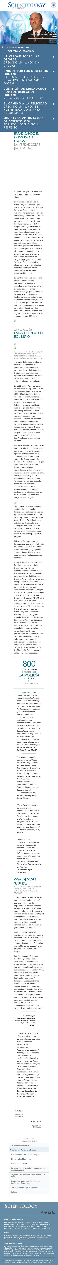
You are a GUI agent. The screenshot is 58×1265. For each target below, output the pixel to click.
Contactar (31, 1239)
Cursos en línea (9, 1239)
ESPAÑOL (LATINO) (40, 1226)
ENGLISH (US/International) (13, 1222)
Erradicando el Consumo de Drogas (25, 1155)
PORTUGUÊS (45, 1228)
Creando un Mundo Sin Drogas (23, 1150)
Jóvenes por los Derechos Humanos (41, 1253)
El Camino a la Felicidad (20, 1251)
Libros (46, 1237)
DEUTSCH (7, 1226)
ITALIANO (35, 1228)
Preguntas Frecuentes (35, 1237)
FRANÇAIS (8, 1224)
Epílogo (14, 1192)
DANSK (46, 1222)
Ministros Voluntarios (20, 1237)
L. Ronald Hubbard (10, 1235)
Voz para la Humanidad (20, 1145)
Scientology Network (32, 1246)
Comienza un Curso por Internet (27, 1248)
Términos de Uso (36, 1262)
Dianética (21, 1246)
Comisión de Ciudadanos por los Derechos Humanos (21, 1255)
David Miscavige (10, 1248)
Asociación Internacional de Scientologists (28, 1250)
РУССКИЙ (29, 1224)
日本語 (22, 1224)
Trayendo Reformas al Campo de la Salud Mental (28, 1176)
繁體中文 (37, 1224)
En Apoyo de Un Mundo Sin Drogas (40, 1251)
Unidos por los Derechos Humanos (15, 1253)
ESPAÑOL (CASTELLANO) (13, 1228)
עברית (15, 1224)
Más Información (21, 1239)
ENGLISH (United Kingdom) (33, 1222)
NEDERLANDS (46, 1224)
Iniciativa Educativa (19, 1163)
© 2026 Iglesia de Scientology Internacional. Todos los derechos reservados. (28, 1260)
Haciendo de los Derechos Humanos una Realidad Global (28, 1169)
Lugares (39, 1239)
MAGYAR (15, 1226)
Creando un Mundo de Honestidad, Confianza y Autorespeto (25, 1182)
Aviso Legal (47, 1262)
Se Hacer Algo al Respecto (24, 1188)
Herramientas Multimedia (21, 1159)
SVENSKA (29, 1226)
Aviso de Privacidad (9, 1262)
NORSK (22, 1226)
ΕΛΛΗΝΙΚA (27, 1228)
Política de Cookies (23, 1262)
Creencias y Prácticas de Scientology (30, 1235)
